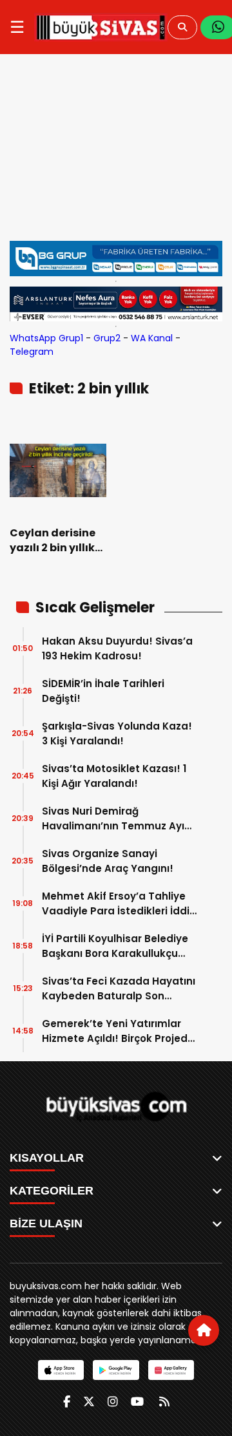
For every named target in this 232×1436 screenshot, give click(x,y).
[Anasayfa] (203, 1330)
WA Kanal (152, 338)
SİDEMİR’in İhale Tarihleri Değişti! (103, 691)
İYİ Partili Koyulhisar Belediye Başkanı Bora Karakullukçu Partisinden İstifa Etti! (115, 946)
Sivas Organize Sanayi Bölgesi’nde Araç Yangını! (107, 861)
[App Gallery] (171, 1370)
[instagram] (113, 1401)
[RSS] (164, 1401)
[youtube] (137, 1401)
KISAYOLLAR (47, 1157)
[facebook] (66, 1401)
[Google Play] (116, 1370)
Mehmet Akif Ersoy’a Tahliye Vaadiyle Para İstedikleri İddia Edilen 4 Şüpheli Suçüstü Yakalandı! (119, 903)
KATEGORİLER (51, 1190)
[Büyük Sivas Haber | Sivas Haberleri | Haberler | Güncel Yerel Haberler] (101, 27)
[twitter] (89, 1401)
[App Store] (61, 1370)
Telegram (31, 351)
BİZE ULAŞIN (46, 1223)
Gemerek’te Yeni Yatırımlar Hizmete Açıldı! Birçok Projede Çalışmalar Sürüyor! (118, 1031)
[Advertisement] (116, 153)
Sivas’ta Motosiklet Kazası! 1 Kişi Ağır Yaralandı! (114, 776)
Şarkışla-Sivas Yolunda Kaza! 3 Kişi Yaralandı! (117, 733)
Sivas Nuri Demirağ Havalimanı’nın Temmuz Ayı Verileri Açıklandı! (113, 818)
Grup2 (107, 338)
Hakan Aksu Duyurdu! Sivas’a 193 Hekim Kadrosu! (117, 648)
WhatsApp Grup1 (46, 338)
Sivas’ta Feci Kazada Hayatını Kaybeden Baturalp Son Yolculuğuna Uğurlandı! (118, 988)
